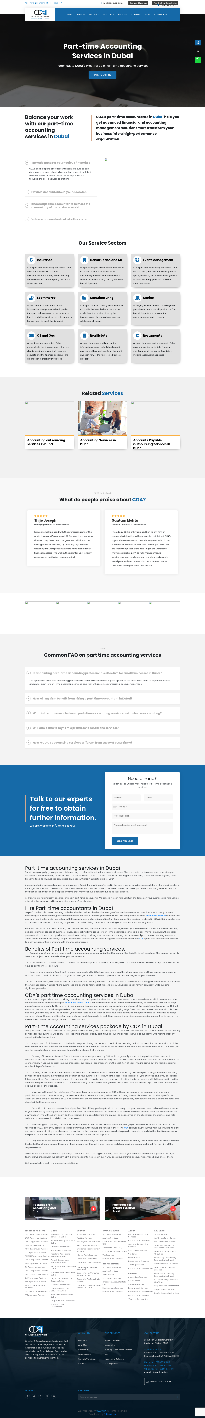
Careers (81, 1363)
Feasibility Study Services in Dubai (63, 1241)
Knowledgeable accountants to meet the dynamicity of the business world (60, 205)
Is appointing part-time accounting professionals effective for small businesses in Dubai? (97, 673)
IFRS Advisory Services (61, 1250)
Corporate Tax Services (139, 1240)
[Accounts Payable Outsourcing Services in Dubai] (155, 418)
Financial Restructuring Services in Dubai (61, 1289)
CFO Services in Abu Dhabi (166, 1263)
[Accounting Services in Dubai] (102, 418)
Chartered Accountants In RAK (114, 1283)
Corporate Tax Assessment (63, 1300)
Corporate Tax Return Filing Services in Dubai (89, 1286)
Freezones (108, 14)
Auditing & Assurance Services (118, 1349)
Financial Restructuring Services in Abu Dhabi (164, 1246)
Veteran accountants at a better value (59, 219)
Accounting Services (86, 1234)
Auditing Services (84, 1238)
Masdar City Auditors (34, 1245)
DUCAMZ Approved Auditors (37, 1256)
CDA (141, 938)
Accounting (110, 1345)
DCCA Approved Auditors (36, 1259)
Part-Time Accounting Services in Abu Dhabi (164, 1274)
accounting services (156, 915)
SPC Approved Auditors (35, 1281)
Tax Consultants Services (165, 1241)
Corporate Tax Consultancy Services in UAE (89, 1274)
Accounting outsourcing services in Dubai (62, 1235)
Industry (122, 14)
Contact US (83, 1349)
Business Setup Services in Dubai (63, 1273)
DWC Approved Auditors (36, 1238)
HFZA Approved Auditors (36, 1263)
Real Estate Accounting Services (164, 1268)
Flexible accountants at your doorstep (59, 192)
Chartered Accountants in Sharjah (88, 1250)
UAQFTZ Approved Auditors (37, 1291)
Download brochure (160, 1381)
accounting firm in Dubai (77, 1002)
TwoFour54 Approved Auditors (35, 1286)
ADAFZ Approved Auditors (36, 1249)
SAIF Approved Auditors (35, 1278)
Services (81, 14)
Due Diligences (111, 1363)
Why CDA (82, 1345)
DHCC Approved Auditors (36, 1270)
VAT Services (108, 1274)
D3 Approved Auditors (35, 1267)
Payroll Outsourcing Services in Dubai (60, 1261)
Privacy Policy (84, 1354)
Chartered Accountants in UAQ (114, 1242)
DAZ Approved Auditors (35, 1252)
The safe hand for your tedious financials (60, 163)
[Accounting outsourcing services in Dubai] (49, 418)
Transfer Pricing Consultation (58, 1305)
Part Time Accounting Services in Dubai (60, 1255)
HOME (70, 14)
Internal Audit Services (87, 1255)
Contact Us (160, 14)
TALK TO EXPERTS (102, 74)
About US (82, 1340)
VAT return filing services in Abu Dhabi (166, 1280)
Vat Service (133, 1254)
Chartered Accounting (138, 1299)
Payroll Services (161, 1234)
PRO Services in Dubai (61, 1284)
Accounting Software (114, 1359)
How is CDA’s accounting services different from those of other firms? (82, 743)
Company (136, 14)
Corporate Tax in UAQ (112, 1247)
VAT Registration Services (88, 1241)
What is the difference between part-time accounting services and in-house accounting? (97, 713)
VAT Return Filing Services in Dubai (63, 1267)
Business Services (112, 1340)
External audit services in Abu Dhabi (165, 1252)
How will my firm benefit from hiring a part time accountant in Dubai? (82, 698)
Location (94, 14)
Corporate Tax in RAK (111, 1278)
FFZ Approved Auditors (35, 1295)
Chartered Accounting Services (138, 1235)
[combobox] (115, 807)
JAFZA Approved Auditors (36, 1241)
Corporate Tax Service (87, 1258)
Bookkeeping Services (112, 1288)
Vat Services (108, 1255)
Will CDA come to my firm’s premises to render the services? (76, 728)
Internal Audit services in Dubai (62, 1295)
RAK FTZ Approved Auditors (37, 1274)
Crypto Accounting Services (166, 1293)
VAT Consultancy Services (88, 1245)
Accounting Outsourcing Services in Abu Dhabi (165, 1258)
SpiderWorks (110, 1414)
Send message (125, 840)
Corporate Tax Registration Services (89, 1280)
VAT (106, 1354)
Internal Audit (134, 1257)
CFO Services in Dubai (61, 1246)
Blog (147, 14)
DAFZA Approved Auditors (36, 1234)
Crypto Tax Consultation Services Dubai (61, 1279)
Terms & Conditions (87, 1359)
